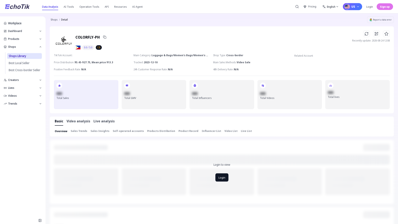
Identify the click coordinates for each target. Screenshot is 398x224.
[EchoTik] (17, 6)
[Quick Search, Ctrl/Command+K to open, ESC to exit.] (297, 6)
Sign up (385, 7)
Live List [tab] (246, 131)
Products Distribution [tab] (161, 131)
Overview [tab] (61, 131)
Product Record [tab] (188, 131)
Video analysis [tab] (78, 121)
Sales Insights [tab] (100, 131)
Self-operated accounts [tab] (128, 131)
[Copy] (104, 37)
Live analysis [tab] (104, 121)
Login (369, 7)
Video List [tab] (231, 131)
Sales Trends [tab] (79, 131)
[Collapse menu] (40, 220)
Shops (54, 19)
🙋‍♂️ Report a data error (381, 19)
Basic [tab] (59, 121)
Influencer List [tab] (211, 131)
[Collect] (386, 33)
